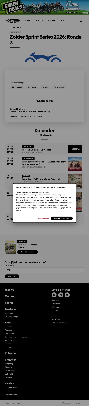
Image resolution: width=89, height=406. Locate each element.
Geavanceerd (43, 218)
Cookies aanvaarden (61, 218)
